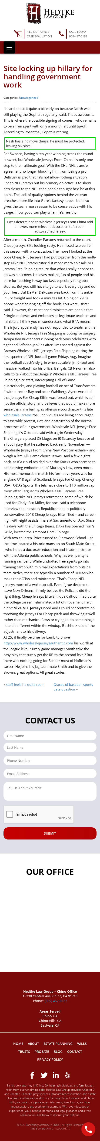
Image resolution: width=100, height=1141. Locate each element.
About (33, 1043)
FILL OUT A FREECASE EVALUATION (39, 33)
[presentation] (38, 815)
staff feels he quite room (25, 684)
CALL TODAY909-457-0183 (78, 33)
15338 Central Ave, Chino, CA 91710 (50, 1128)
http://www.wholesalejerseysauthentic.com (38, 643)
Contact (74, 1051)
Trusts (24, 1051)
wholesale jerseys (17, 415)
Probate (42, 1051)
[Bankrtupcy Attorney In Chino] (50, 13)
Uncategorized (28, 98)
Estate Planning (58, 1043)
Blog (58, 1051)
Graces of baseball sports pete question (73, 686)
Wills (82, 1043)
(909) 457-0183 (56, 1001)
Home (18, 1043)
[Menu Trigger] (9, 47)
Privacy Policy (50, 1059)
